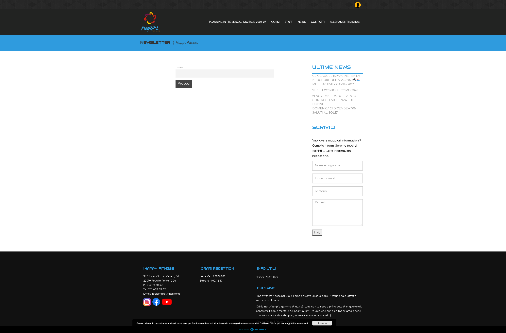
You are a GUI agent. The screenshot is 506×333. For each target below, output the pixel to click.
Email (179, 67)
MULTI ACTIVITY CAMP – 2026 (333, 84)
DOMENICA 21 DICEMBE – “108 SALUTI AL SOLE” (334, 109)
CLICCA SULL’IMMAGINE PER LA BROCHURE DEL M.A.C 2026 (336, 77)
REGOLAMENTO (267, 277)
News (302, 22)
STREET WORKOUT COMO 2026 (335, 90)
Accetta (322, 323)
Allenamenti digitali (345, 22)
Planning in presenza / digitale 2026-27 (237, 22)
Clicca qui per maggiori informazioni (289, 323)
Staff (289, 22)
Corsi (275, 22)
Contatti (318, 22)
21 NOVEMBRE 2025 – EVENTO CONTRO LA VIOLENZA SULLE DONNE (335, 97)
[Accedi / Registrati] (359, 4)
